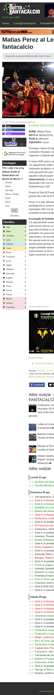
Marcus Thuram (12, 194)
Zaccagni (9, 190)
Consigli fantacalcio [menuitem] (24, 23)
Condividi (38, 385)
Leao (7, 206)
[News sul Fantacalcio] (21, 9)
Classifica (8, 222)
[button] (14, 210)
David (7, 202)
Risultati (14, 216)
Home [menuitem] (5, 23)
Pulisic (8, 186)
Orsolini (8, 182)
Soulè (7, 198)
